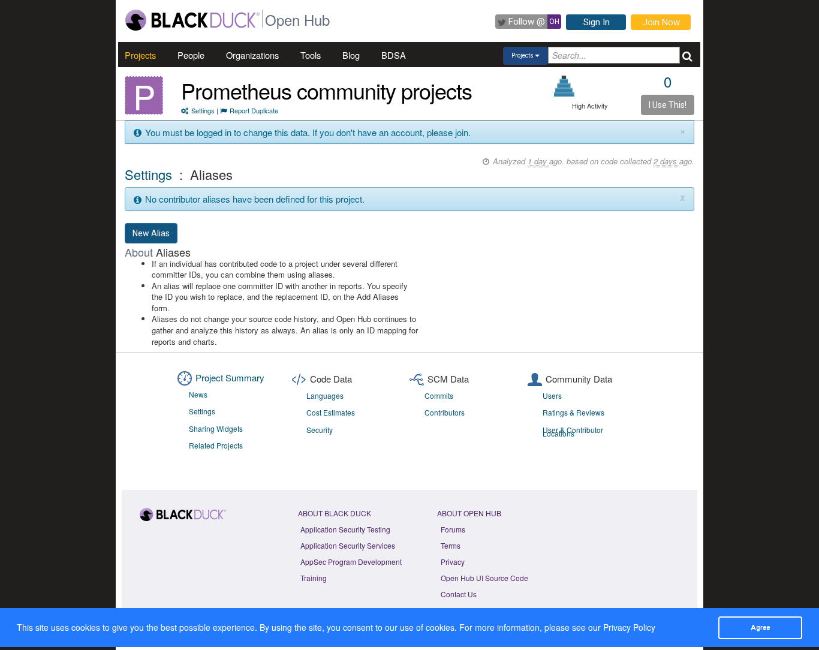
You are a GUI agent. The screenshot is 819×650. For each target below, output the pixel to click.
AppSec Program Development (351, 561)
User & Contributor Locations (573, 432)
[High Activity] (564, 86)
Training (313, 578)
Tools (310, 55)
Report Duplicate (254, 110)
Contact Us (459, 594)
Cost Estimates (330, 412)
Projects (140, 55)
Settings (203, 110)
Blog (351, 55)
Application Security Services (347, 545)
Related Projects (216, 445)
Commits (438, 395)
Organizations (252, 55)
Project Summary (229, 377)
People (190, 55)
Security (319, 430)
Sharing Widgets (216, 428)
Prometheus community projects (326, 90)
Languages (325, 395)
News (198, 394)
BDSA (393, 55)
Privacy (453, 561)
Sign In (596, 22)
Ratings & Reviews (573, 412)
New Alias (151, 233)
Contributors (444, 412)
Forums (453, 529)
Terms (450, 545)
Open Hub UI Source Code (484, 578)
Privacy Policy (629, 627)
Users (552, 395)
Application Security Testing (345, 529)
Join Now (661, 22)
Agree (760, 627)
